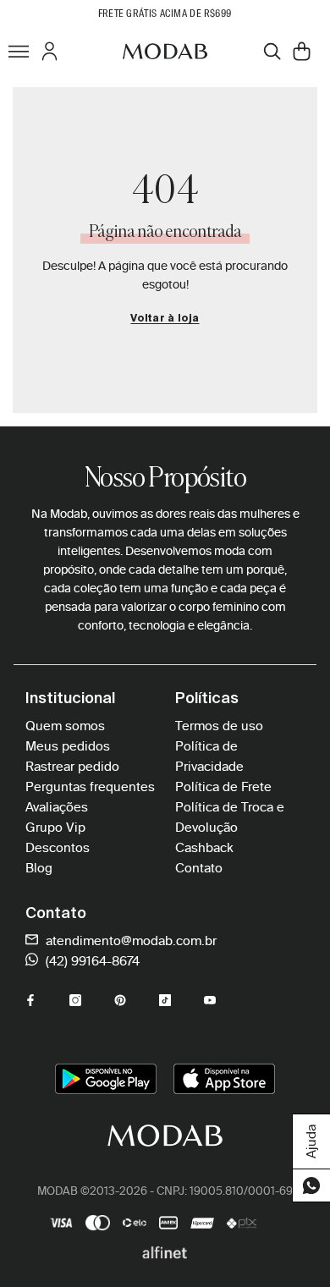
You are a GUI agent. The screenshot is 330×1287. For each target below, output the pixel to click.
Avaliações (56, 807)
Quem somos (65, 726)
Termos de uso (219, 726)
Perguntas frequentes (90, 787)
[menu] (18, 51)
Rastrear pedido (72, 766)
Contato (199, 868)
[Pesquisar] (272, 51)
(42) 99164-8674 (91, 961)
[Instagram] (75, 1000)
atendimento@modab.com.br (129, 941)
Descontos (57, 847)
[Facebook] (30, 1000)
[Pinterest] (120, 1000)
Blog (38, 868)
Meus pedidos (67, 746)
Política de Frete (223, 787)
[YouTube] (210, 1000)
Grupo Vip (55, 827)
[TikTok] (165, 1000)
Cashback (204, 847)
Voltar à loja (164, 319)
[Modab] (165, 51)
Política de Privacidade (209, 756)
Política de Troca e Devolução (229, 817)
